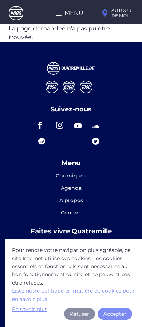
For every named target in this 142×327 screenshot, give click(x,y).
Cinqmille (52, 87)
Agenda (71, 188)
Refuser (79, 314)
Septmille (86, 87)
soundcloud (98, 125)
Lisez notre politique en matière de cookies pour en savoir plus (73, 294)
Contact (71, 212)
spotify (44, 141)
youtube (80, 125)
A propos (71, 201)
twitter (98, 141)
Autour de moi (121, 13)
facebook (44, 125)
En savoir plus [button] (29, 309)
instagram (62, 125)
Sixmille (69, 87)
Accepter (114, 314)
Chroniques (71, 176)
